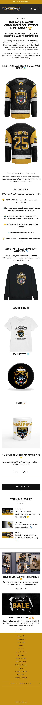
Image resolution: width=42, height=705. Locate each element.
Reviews (21, 649)
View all (21, 503)
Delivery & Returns (21, 665)
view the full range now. (21, 464)
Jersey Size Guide (21, 652)
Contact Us (21, 636)
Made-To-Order (21, 658)
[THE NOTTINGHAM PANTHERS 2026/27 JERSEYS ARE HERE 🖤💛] (7, 511)
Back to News (22, 487)
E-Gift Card (21, 642)
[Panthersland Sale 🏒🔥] (21, 604)
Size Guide (21, 655)
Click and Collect (21, 662)
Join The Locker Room (20, 683)
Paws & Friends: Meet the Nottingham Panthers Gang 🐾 (26, 537)
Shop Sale (21, 630)
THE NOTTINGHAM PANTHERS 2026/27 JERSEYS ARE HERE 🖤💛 (27, 514)
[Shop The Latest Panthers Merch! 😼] (21, 563)
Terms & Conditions (21, 671)
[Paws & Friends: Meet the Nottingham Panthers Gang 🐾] (7, 535)
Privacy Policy (21, 674)
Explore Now (21, 589)
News (21, 645)
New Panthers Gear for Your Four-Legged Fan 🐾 (26, 526)
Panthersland (21, 639)
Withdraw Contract (21, 678)
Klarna (21, 668)
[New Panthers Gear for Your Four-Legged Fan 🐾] (7, 524)
